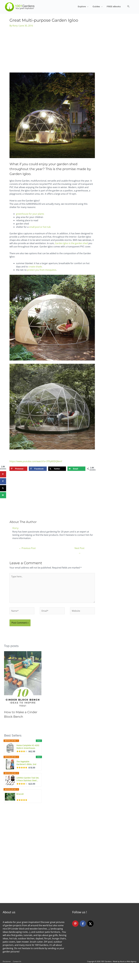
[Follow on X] (90, 923)
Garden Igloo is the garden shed (71, 243)
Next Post (79, 549)
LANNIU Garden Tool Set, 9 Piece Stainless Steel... (27, 779)
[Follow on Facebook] (83, 923)
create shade (35, 266)
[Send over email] (3, 495)
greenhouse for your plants (30, 213)
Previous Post (27, 548)
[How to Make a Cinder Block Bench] (22, 679)
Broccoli (20, 794)
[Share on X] (3, 488)
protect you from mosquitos (41, 269)
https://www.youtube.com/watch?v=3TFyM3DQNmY (36, 461)
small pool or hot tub (40, 226)
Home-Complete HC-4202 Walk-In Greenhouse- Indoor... (27, 746)
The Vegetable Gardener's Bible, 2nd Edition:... (26, 763)
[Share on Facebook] (3, 481)
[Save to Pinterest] (3, 474)
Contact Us (17, 961)
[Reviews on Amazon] (21, 751)
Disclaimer (7, 961)
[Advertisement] (52, 51)
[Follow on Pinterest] (75, 923)
